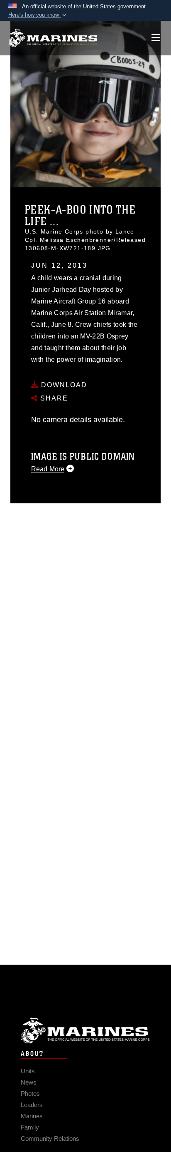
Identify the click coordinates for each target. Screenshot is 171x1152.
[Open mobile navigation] (156, 38)
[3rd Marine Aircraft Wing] (53, 38)
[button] (38, 15)
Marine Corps (85, 1030)
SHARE (53, 398)
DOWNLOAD (63, 384)
